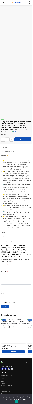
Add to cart (22, 139)
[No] (30, 399)
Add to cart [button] (13, 351)
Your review (4, 271)
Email (3, 294)
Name (3, 287)
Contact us (4, 383)
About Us (3, 381)
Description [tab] (4, 147)
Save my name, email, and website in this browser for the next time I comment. (16, 301)
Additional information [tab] (7, 151)
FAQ (2, 394)
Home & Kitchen (6, 345)
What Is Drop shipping (7, 375)
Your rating (4, 264)
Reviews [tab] (4, 155)
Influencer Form (5, 391)
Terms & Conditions (6, 385)
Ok (16, 401)
